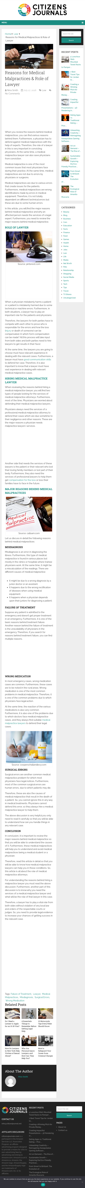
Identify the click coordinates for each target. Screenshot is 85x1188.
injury (8, 330)
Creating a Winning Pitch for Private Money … (70, 89)
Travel (66, 291)
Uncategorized (69, 298)
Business (67, 219)
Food (65, 236)
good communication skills (37, 359)
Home (65, 246)
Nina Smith (12, 90)
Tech (65, 284)
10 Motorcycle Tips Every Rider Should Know (45, 1023)
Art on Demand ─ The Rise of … (75, 148)
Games (66, 239)
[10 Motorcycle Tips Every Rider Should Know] (45, 1013)
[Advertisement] (29, 113)
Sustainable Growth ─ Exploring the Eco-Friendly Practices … (70, 161)
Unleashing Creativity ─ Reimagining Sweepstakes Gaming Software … (71, 135)
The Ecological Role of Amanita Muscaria (70, 191)
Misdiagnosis (26, 997)
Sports (66, 281)
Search (71, 40)
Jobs (65, 250)
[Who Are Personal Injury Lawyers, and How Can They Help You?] (29, 1040)
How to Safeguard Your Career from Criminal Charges (45, 1052)
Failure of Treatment (21, 994)
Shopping (67, 274)
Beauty (66, 212)
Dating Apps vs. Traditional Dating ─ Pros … (70, 120)
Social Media (68, 277)
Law (44, 90)
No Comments (12, 93)
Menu (4, 23)
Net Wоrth (67, 263)
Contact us (62, 1130)
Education (67, 226)
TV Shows (67, 294)
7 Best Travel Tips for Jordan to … (74, 76)
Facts (65, 229)
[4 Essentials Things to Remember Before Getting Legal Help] (29, 1013)
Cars (65, 222)
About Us (62, 1127)
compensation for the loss (22, 480)
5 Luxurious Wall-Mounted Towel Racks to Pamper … (71, 62)
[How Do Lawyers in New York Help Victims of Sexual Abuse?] (12, 1040)
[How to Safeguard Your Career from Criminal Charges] (45, 1040)
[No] (82, 1182)
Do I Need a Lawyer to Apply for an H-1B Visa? (12, 1023)
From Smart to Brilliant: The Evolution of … (70, 176)
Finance (66, 232)
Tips (65, 287)
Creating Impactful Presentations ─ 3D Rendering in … (69, 105)
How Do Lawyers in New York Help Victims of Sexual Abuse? (12, 1052)
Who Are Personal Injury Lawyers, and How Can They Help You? (28, 1053)
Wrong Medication (15, 1000)
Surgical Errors (42, 997)
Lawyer (36, 994)
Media (65, 260)
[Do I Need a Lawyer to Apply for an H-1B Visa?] (12, 1013)
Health (66, 243)
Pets (65, 267)
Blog (65, 215)
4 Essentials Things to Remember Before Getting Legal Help (29, 1026)
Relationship (68, 270)
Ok (43, 1185)
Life (64, 256)
